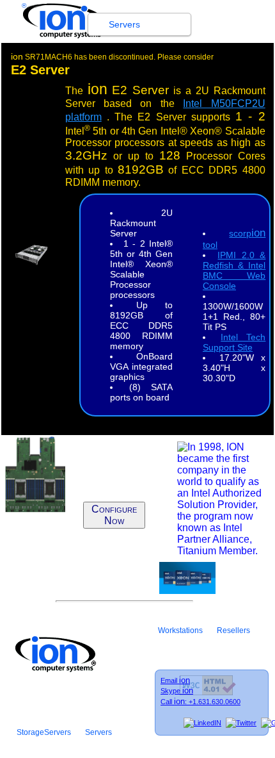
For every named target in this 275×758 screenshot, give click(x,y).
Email (175, 680)
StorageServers (44, 732)
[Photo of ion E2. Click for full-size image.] (31, 261)
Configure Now (114, 515)
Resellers (233, 630)
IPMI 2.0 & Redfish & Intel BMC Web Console (234, 270)
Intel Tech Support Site (234, 342)
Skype (177, 691)
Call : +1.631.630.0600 (200, 701)
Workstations (180, 630)
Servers (124, 24)
